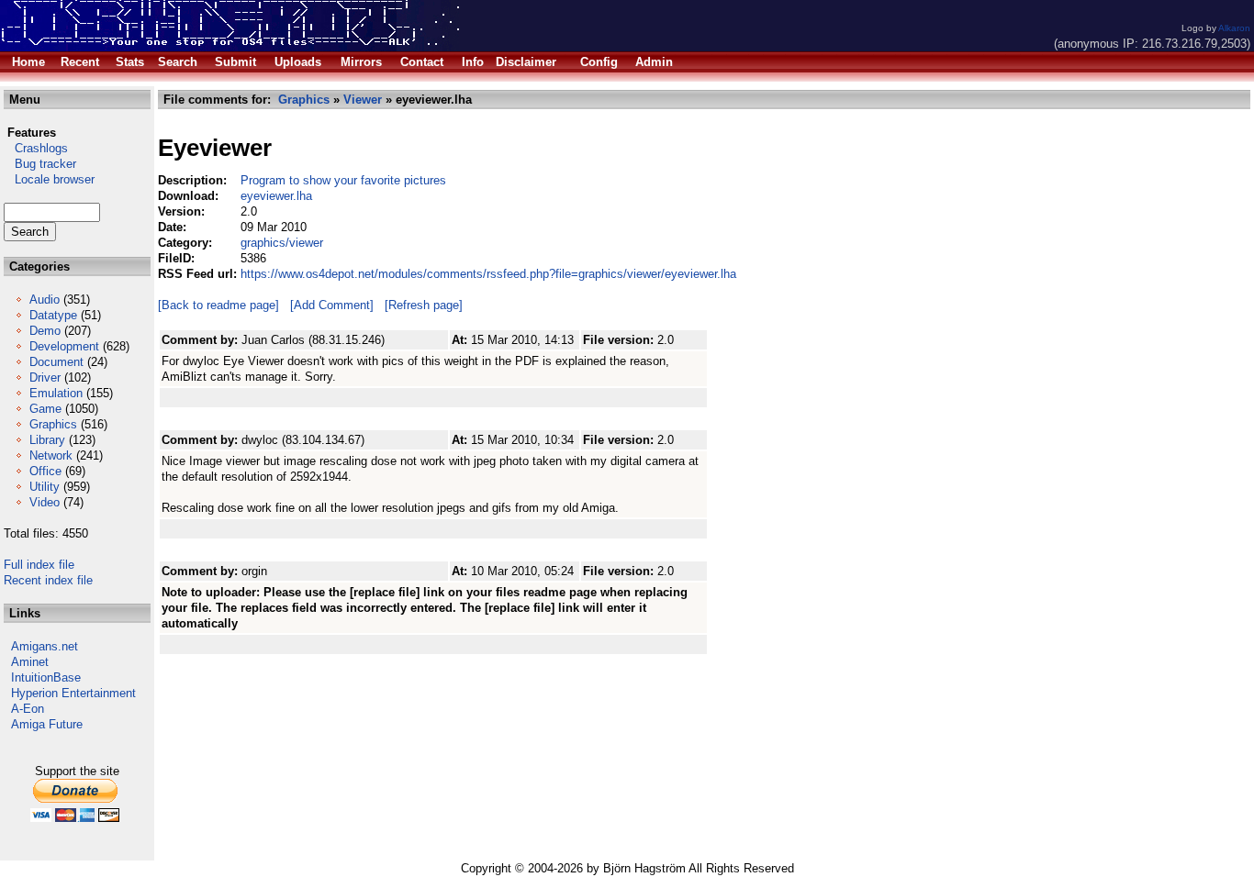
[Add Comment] (332, 305)
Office (45, 471)
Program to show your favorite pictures (343, 180)
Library (47, 440)
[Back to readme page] (218, 305)
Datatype (53, 315)
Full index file (39, 565)
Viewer (362, 99)
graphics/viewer (282, 243)
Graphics (53, 424)
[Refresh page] (424, 305)
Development (64, 346)
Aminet (30, 662)
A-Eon (27, 709)
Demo (45, 331)
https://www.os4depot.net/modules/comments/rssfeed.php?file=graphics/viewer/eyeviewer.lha (488, 274)
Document (56, 362)
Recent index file (48, 580)
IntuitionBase (46, 677)
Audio (44, 299)
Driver (45, 377)
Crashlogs (36, 148)
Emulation (56, 393)
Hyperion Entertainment (73, 693)
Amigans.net (44, 646)
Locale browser (49, 179)
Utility (44, 487)
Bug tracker (40, 164)
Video (44, 502)
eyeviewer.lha (276, 196)
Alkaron (1234, 28)
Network (51, 455)
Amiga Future (47, 724)
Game (45, 409)
